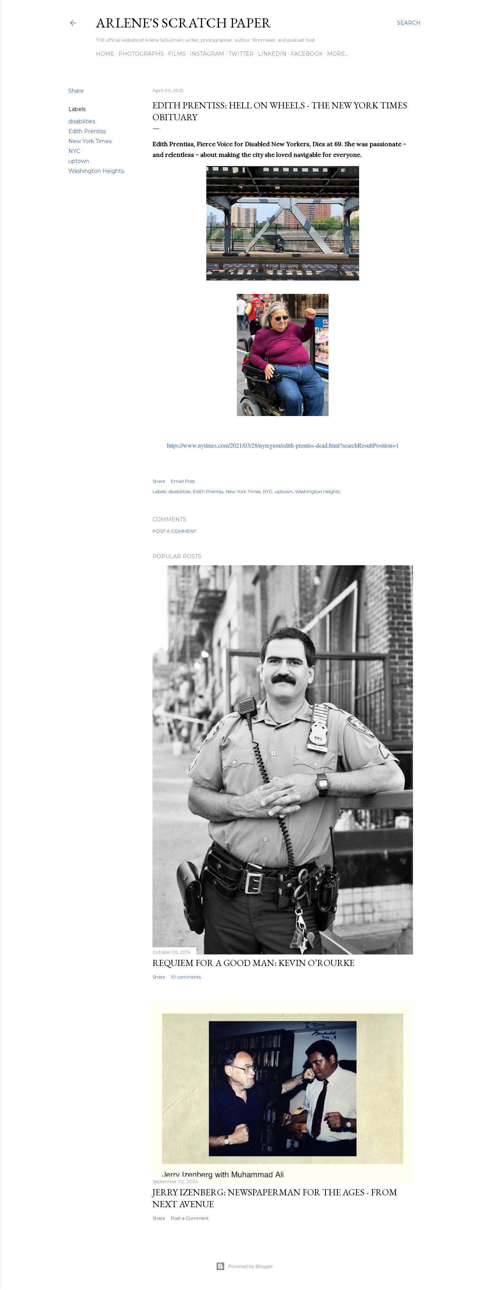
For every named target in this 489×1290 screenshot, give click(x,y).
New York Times (90, 141)
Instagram (207, 53)
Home (105, 53)
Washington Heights (96, 171)
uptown (78, 161)
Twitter (241, 53)
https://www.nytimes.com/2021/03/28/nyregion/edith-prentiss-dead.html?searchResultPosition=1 (283, 445)
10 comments (186, 977)
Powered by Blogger (250, 1266)
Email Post (183, 481)
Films (177, 53)
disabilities (81, 121)
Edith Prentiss (87, 131)
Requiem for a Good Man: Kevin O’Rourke (253, 963)
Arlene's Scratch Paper (183, 23)
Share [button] (76, 90)
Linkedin (272, 53)
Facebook (307, 53)
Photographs (141, 53)
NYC (74, 151)
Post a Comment (174, 531)
